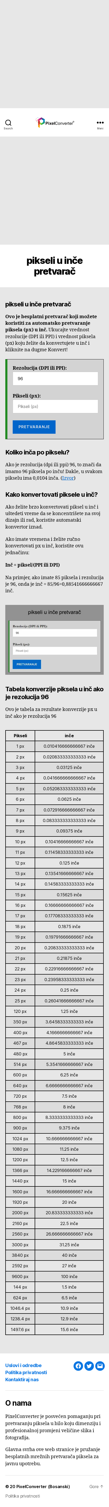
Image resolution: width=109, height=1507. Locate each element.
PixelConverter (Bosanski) (43, 1486)
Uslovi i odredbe (23, 1365)
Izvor (68, 478)
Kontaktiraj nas (22, 1379)
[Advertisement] (54, 54)
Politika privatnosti (26, 1372)
